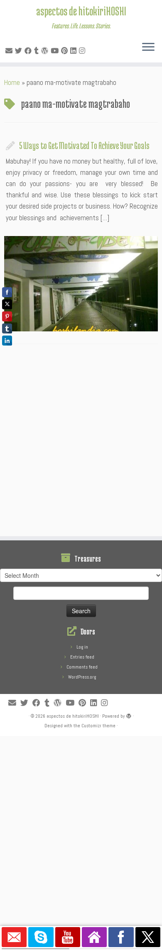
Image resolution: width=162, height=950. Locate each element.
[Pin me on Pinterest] (65, 50)
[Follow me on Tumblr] (37, 50)
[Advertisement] (81, 442)
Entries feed (82, 657)
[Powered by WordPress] (129, 715)
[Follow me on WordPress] (46, 50)
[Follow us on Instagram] (83, 50)
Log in (82, 647)
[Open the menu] (148, 47)
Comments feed (82, 667)
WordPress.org (82, 677)
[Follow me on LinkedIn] (74, 50)
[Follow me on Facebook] (29, 50)
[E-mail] (10, 50)
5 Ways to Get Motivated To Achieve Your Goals (84, 145)
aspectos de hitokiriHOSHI (81, 11)
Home (12, 82)
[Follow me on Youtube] (56, 50)
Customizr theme (98, 726)
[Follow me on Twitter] (20, 50)
